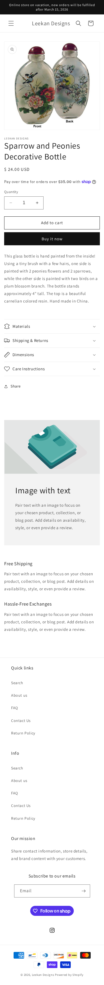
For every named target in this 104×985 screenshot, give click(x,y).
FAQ (14, 707)
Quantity (11, 191)
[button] (11, 23)
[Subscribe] (84, 891)
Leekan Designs (43, 975)
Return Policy (23, 733)
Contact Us (21, 720)
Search (17, 682)
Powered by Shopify (69, 975)
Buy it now (52, 238)
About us (19, 695)
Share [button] (16, 386)
